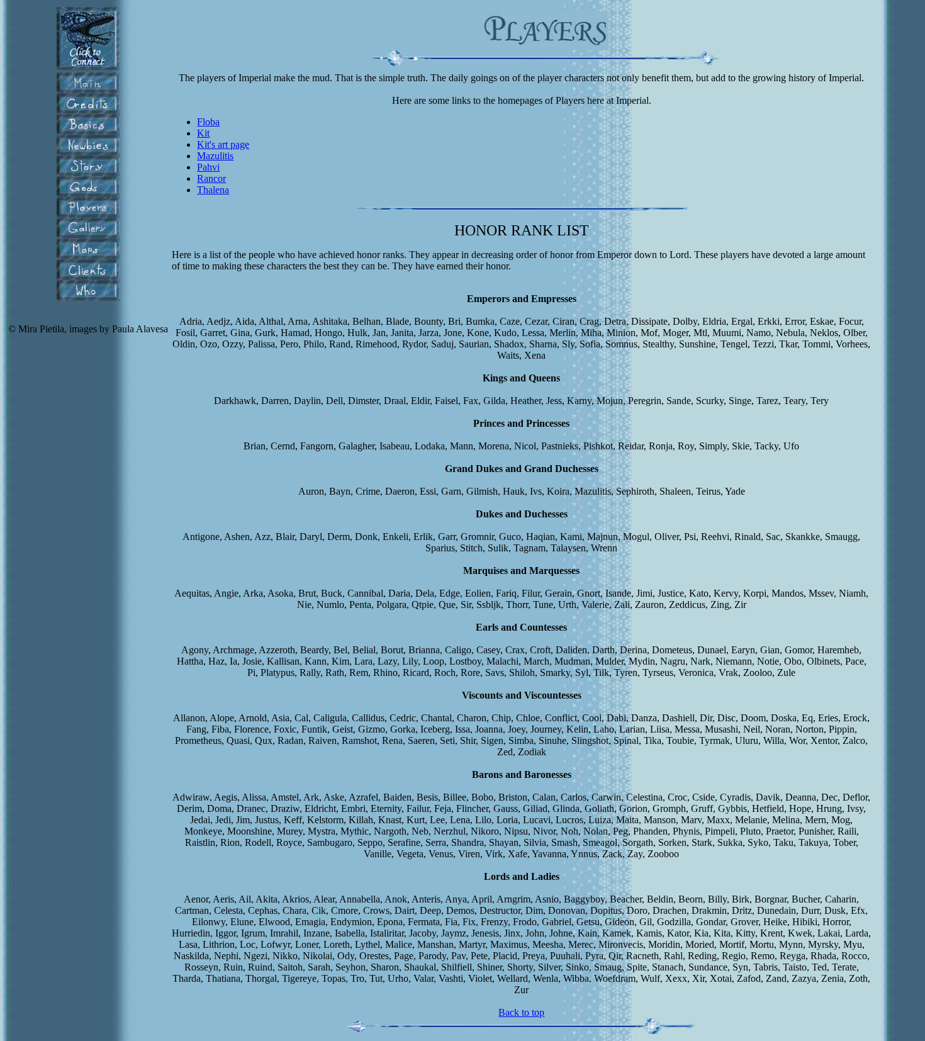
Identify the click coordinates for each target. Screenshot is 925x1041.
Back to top (521, 1012)
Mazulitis (215, 155)
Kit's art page (223, 144)
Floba (208, 121)
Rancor (211, 178)
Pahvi (208, 167)
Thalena (213, 189)
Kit (203, 133)
